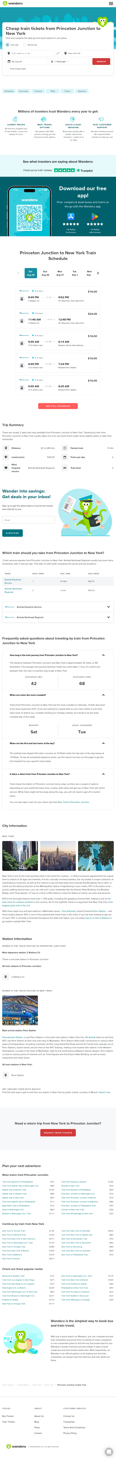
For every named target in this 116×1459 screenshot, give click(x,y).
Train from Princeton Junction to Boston (78, 1198)
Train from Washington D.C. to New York (19, 1292)
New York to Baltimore (12, 1254)
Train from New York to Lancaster (76, 1251)
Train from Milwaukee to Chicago (75, 1300)
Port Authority (69, 911)
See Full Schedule (58, 406)
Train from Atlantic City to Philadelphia (18, 1201)
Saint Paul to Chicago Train (13, 1304)
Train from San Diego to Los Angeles (18, 1284)
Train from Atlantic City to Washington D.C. (20, 1186)
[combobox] (29, 53)
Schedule (9, 91)
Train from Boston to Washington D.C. (18, 1296)
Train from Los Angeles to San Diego (18, 1280)
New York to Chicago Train (13, 1247)
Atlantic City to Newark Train (14, 1194)
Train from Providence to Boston (75, 1292)
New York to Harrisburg (71, 1247)
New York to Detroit (11, 1258)
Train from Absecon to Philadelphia (17, 1182)
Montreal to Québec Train (13, 1276)
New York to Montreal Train (14, 1235)
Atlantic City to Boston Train (14, 1190)
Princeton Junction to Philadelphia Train (78, 1205)
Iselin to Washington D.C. (13, 1209)
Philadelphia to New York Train (74, 1288)
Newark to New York (70, 1186)
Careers (38, 1433)
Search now (104, 1092)
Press (37, 1427)
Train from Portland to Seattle (74, 1284)
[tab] (14, 46)
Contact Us (68, 1416)
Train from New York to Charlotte (75, 1231)
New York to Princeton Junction (73, 802)
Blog (36, 1421)
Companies (69, 1421)
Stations (82, 91)
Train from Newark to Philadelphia (76, 1190)
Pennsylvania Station (12, 1037)
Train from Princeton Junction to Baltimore (79, 1201)
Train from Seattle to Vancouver (75, 1296)
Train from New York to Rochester (76, 1243)
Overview (23, 91)
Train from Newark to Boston (73, 1182)
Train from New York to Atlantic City (76, 1235)
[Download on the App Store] (70, 216)
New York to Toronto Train (13, 1231)
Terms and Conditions (74, 1427)
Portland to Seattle (10, 1300)
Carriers (38, 91)
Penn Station (99, 911)
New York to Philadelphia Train (74, 1254)
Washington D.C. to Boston (14, 1288)
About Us (39, 1416)
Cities (67, 91)
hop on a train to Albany (97, 918)
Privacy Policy (70, 1433)
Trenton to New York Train (72, 1209)
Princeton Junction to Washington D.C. (78, 1194)
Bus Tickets (8, 1416)
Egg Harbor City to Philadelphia (15, 1205)
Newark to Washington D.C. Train (16, 1213)
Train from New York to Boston (15, 1251)
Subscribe (12, 533)
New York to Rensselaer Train (74, 1239)
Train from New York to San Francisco (18, 1239)
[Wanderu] (12, 3)
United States (23, 1385)
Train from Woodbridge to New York (77, 1213)
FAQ (53, 91)
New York (37, 1385)
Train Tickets (7, 1385)
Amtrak (92, 1037)
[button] (111, 3)
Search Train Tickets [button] (58, 1133)
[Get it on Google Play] (94, 216)
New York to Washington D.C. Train (17, 1243)
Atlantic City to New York (13, 1198)
